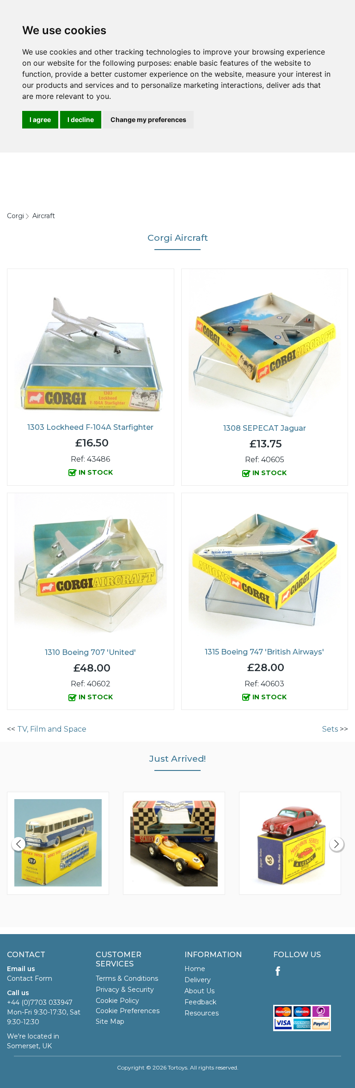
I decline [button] (80, 119)
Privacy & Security (125, 989)
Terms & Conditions (127, 978)
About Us (199, 991)
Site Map (110, 1021)
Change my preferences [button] (148, 119)
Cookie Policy (117, 1000)
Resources (201, 1013)
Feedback (200, 1002)
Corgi (15, 216)
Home (194, 969)
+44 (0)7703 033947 (40, 1002)
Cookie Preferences (127, 1011)
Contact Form (29, 978)
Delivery (197, 980)
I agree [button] (40, 119)
